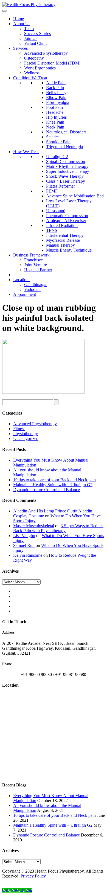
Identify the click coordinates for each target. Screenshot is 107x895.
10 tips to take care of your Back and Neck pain (54, 479)
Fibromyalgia (57, 102)
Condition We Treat (30, 77)
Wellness (32, 73)
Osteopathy (34, 58)
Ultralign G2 (57, 156)
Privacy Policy (33, 876)
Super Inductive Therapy (67, 171)
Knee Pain (55, 122)
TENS (51, 230)
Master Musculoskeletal (33, 525)
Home (18, 18)
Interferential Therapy (65, 235)
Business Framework (31, 255)
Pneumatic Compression (67, 215)
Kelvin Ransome (27, 555)
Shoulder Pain (58, 141)
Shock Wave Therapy (65, 176)
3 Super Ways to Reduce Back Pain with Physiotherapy (58, 528)
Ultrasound (55, 210)
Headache (54, 112)
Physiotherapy (25, 433)
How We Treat (26, 151)
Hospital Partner (38, 269)
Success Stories (37, 33)
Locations (21, 279)
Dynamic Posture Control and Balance (46, 489)
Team (29, 28)
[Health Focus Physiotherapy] (28, 4)
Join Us (30, 38)
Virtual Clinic (35, 43)
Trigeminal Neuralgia (64, 146)
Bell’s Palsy (56, 92)
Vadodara (32, 289)
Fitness (19, 428)
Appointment (24, 294)
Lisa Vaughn (24, 535)
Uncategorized (25, 438)
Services (20, 48)
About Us (21, 23)
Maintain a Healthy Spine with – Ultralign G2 (52, 484)
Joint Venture (35, 265)
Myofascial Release (63, 240)
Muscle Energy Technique (69, 250)
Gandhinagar (35, 284)
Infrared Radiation (62, 225)
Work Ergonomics (40, 68)
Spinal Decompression (65, 161)
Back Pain (55, 87)
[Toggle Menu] (4, 11)
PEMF (52, 191)
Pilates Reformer (60, 186)
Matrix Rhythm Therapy (67, 166)
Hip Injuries (56, 117)
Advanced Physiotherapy (46, 53)
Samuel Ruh (24, 545)
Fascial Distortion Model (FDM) (52, 63)
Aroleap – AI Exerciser (66, 220)
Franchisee (33, 260)
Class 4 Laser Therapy (65, 181)
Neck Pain (55, 127)
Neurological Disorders (66, 132)
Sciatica (53, 137)
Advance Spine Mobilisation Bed (75, 196)
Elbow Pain (56, 97)
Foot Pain (54, 107)
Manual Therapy (60, 245)
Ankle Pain (56, 82)
